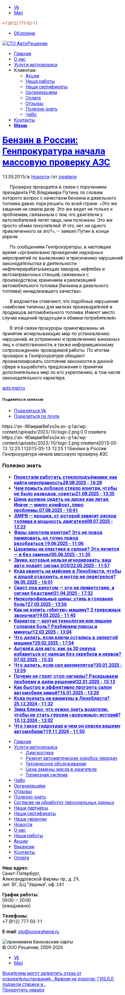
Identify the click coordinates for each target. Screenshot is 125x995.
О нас (20, 830)
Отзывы (23, 791)
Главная (22, 741)
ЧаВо (19, 780)
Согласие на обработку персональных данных (64, 802)
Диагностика (39, 752)
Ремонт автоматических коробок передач (71, 758)
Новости (40, 177)
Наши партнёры (31, 808)
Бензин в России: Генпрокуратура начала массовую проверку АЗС (56, 151)
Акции (21, 841)
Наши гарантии (30, 819)
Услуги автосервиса (35, 747)
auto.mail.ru (13, 388)
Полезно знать (30, 797)
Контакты (24, 852)
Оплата (21, 858)
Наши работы (28, 835)
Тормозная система (46, 775)
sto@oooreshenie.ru (38, 931)
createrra (67, 177)
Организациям (29, 786)
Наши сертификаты (35, 813)
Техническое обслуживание (56, 764)
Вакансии (24, 846)
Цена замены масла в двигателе (61, 769)
